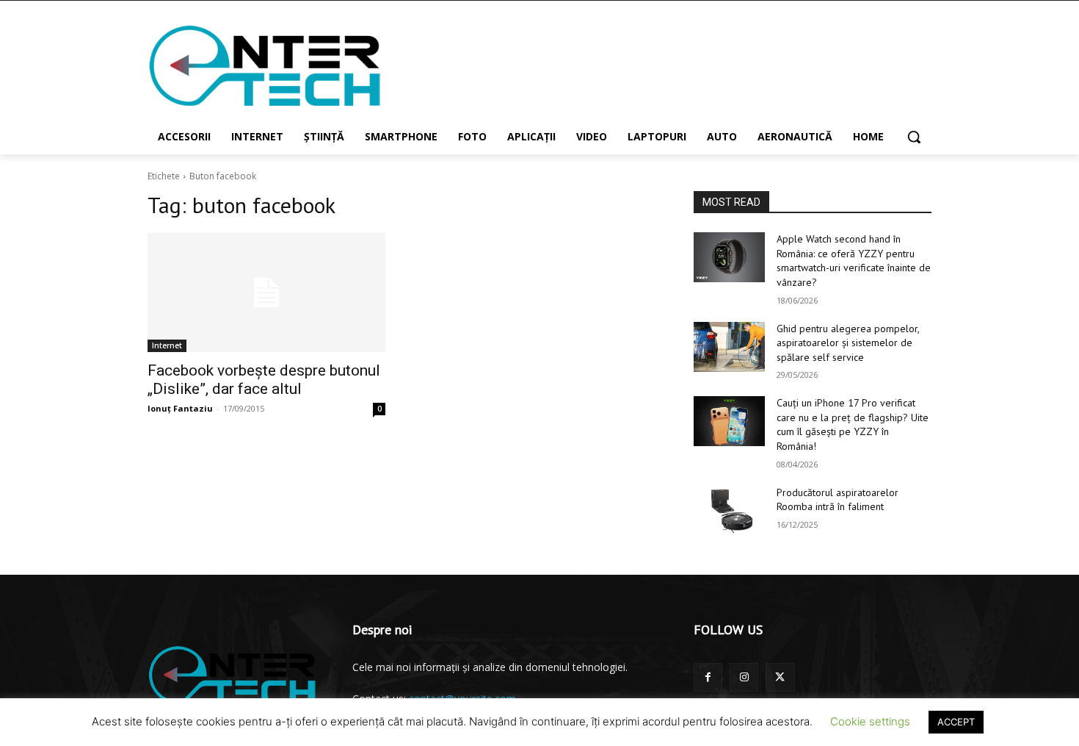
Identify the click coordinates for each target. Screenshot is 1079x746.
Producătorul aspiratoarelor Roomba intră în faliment (837, 500)
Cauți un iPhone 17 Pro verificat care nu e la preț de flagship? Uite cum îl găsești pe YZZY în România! (853, 424)
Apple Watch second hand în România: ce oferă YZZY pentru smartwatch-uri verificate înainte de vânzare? (854, 260)
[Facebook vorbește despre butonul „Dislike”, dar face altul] (266, 292)
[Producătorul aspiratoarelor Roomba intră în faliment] (729, 511)
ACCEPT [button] (956, 722)
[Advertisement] (649, 65)
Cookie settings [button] (870, 721)
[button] (913, 136)
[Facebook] (708, 677)
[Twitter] (780, 677)
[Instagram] (744, 677)
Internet (167, 345)
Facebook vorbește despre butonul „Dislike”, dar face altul (264, 380)
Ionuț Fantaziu (180, 408)
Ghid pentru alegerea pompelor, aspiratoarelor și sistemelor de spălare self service (848, 343)
